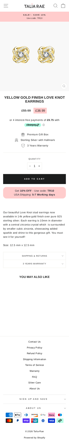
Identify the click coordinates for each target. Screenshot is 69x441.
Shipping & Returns (34, 256)
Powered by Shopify (34, 437)
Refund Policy (34, 353)
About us (33, 408)
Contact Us (34, 341)
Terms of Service (34, 365)
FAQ (34, 376)
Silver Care (34, 382)
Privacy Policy (34, 347)
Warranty (35, 371)
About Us (34, 388)
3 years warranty (34, 264)
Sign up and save (34, 399)
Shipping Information (34, 359)
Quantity (34, 159)
